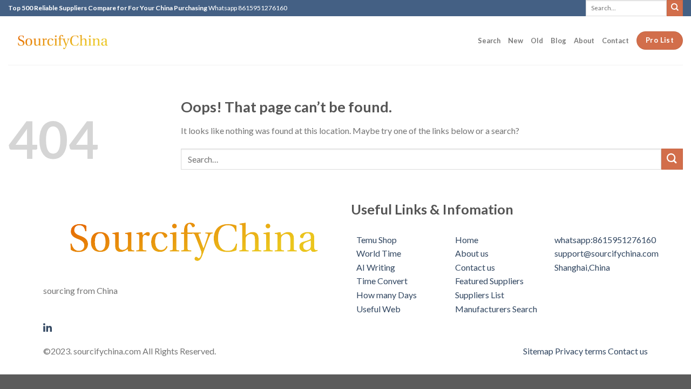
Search (489, 40)
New (515, 40)
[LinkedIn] (191, 326)
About (584, 40)
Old (537, 40)
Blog (558, 40)
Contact (615, 40)
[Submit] (675, 8)
